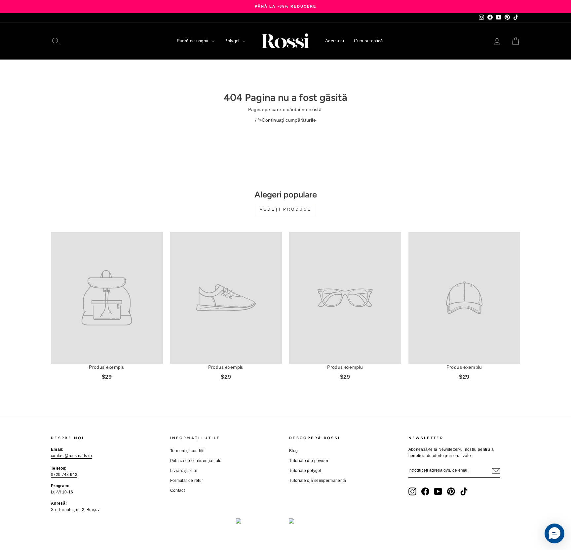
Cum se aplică (368, 40)
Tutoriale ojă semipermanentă (317, 480)
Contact (177, 490)
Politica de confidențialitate (196, 460)
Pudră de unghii (193, 40)
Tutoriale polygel (305, 470)
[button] (554, 533)
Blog (293, 450)
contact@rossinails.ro (71, 455)
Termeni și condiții (187, 450)
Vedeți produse (285, 209)
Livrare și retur (184, 470)
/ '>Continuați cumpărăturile (285, 120)
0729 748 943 (64, 474)
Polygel (232, 40)
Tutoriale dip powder (308, 460)
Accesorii (334, 40)
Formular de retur (186, 480)
